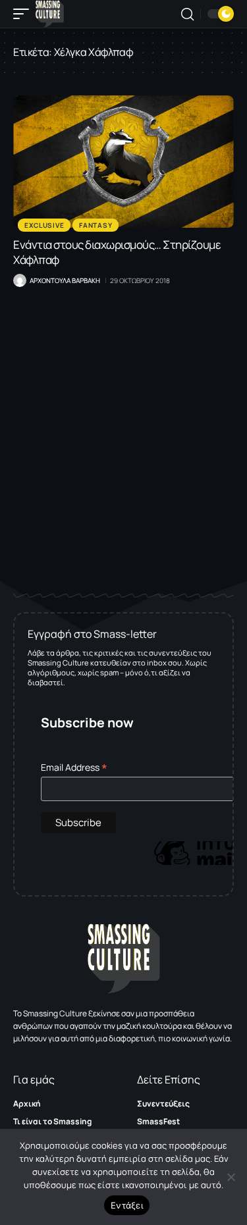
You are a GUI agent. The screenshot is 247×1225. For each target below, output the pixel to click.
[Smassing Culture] (50, 14)
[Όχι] (230, 1177)
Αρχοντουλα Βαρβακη (65, 280)
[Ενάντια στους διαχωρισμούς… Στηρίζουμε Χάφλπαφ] (123, 161)
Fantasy (95, 225)
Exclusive (44, 225)
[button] (24, 14)
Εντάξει (127, 1205)
